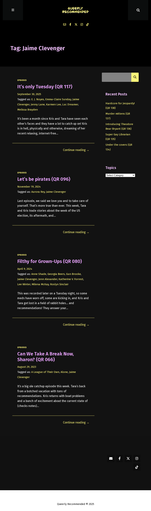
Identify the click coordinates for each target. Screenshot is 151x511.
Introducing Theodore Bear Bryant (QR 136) (119, 126)
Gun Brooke (73, 274)
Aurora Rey (38, 191)
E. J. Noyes (37, 99)
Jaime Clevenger (56, 191)
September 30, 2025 (29, 94)
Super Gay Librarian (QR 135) (118, 137)
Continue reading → (76, 150)
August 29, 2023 (26, 366)
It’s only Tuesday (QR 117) (44, 87)
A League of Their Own (45, 372)
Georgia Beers (56, 274)
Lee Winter (23, 284)
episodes (22, 80)
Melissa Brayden (27, 109)
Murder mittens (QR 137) (118, 116)
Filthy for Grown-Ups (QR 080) (49, 261)
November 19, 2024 (29, 186)
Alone (64, 372)
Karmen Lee (53, 104)
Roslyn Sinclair (59, 284)
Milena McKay (40, 284)
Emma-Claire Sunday (58, 99)
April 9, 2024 (24, 268)
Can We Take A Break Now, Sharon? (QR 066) (45, 356)
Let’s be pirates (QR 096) (43, 179)
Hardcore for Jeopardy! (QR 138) (120, 106)
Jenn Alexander (47, 279)
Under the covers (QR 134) (119, 147)
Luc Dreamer (70, 104)
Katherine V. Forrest (71, 279)
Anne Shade (38, 274)
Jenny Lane (38, 104)
